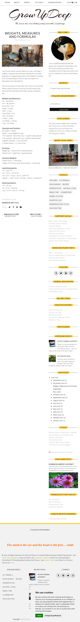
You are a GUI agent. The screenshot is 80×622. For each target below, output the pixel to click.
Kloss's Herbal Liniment (67, 341)
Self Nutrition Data (55, 440)
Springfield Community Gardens (60, 236)
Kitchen (39, 2)
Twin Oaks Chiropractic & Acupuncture (62, 238)
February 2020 (58, 418)
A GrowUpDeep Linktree (57, 519)
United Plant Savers (56, 292)
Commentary (66, 192)
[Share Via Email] (20, 207)
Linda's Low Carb (55, 312)
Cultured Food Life (55, 310)
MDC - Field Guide (55, 253)
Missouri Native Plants (57, 258)
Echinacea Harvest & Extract (61, 464)
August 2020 (58, 400)
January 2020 (58, 421)
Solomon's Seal (63, 356)
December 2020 (59, 380)
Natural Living (69, 188)
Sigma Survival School (57, 231)
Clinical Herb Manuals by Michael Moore (63, 289)
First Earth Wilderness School (59, 229)
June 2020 (57, 406)
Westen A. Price (54, 320)
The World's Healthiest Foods (59, 317)
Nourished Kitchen (55, 315)
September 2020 (59, 398)
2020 (53, 377)
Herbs (27, 2)
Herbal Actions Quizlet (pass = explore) (63, 432)
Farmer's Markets (55, 226)
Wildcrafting (55, 208)
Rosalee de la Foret (56, 504)
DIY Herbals (64, 180)
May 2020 (57, 409)
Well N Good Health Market (59, 241)
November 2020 (59, 383)
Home (7, 2)
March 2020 (57, 415)
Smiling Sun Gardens (56, 233)
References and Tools (10, 203)
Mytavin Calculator (55, 437)
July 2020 (56, 403)
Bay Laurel (57, 392)
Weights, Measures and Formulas (65, 386)
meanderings (54, 2)
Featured (53, 180)
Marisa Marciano (54, 502)
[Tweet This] (9, 207)
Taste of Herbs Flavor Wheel (59, 442)
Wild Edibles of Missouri (57, 260)
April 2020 (57, 412)
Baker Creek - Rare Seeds (58, 221)
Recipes (66, 184)
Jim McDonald (54, 499)
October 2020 (58, 395)
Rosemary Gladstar (56, 507)
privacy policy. (49, 560)
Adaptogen (57, 389)
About (17, 2)
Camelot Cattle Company (58, 223)
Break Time (54, 192)
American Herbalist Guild (58, 286)
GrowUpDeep (25, 619)
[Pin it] (17, 207)
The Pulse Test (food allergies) (60, 445)
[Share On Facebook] (13, 207)
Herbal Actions (56, 196)
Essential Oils (56, 200)
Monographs (55, 184)
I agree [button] (39, 615)
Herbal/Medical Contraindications (61, 435)
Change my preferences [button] (53, 615)
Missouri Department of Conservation (62, 255)
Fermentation (55, 188)
